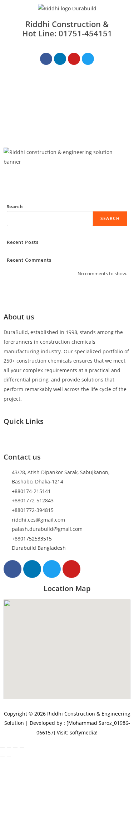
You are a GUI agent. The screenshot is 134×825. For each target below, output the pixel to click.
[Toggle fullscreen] (8, 747)
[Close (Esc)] (21, 747)
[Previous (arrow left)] (2, 757)
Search (15, 206)
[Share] (15, 747)
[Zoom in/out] (2, 747)
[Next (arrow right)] (8, 757)
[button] (67, 85)
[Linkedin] (60, 59)
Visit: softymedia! (77, 732)
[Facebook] (46, 59)
